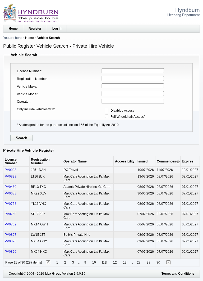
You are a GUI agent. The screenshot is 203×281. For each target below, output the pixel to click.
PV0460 (10, 187)
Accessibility (125, 161)
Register (35, 28)
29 (148, 262)
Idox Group (53, 273)
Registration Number (32, 79)
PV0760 (10, 214)
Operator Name (75, 161)
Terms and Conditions (178, 273)
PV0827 (10, 235)
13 (125, 262)
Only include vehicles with (35, 109)
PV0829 (10, 176)
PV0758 (10, 204)
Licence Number (29, 71)
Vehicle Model (27, 94)
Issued (142, 161)
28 (139, 262)
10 (94, 262)
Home (13, 28)
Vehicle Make (26, 86)
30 (158, 262)
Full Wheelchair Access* (127, 117)
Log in (56, 28)
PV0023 (10, 170)
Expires (187, 161)
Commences (166, 161)
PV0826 (10, 251)
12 (115, 262)
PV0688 (10, 193)
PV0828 (10, 241)
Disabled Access (122, 110)
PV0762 (10, 224)
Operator (23, 101)
